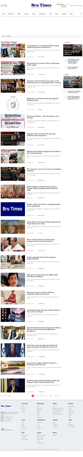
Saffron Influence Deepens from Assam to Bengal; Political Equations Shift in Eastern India (42, 188)
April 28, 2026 (30, 250)
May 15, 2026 (30, 180)
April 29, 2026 (30, 233)
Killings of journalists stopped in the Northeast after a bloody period (44, 152)
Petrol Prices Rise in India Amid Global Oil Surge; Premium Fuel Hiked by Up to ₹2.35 (42, 346)
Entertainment (42, 13)
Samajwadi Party (56, 411)
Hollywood (39, 428)
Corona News (55, 426)
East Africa (39, 417)
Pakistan (39, 411)
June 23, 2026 (31, 74)
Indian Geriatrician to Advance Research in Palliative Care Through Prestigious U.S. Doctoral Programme (74, 61)
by (40, 56)
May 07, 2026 (30, 215)
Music (38, 424)
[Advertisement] (41, 25)
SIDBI (69, 417)
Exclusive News (25, 439)
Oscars (38, 441)
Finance (70, 408)
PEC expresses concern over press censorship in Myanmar (44, 170)
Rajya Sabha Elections (57, 413)
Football (23, 426)
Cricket (23, 424)
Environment (70, 424)
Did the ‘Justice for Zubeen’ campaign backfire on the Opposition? (43, 205)
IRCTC (69, 415)
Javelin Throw (24, 428)
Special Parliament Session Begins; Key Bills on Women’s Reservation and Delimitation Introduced (44, 329)
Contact (23, 410)
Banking (70, 410)
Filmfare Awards (40, 437)
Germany (39, 410)
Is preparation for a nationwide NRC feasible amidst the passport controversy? (43, 46)
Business (26, 13)
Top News (66, 74)
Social (56, 13)
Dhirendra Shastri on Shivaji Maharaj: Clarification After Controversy (40, 293)
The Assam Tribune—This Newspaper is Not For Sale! (43, 117)
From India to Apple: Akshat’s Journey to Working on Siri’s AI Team (42, 364)
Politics (19, 13)
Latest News (67, 42)
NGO (69, 422)
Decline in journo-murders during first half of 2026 (73, 67)
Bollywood (39, 422)
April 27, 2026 (30, 268)
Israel (38, 413)
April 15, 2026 (30, 338)
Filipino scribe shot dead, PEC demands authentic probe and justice (41, 134)
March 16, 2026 (31, 391)
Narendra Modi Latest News (58, 408)
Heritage (54, 435)
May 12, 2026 (30, 197)
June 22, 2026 (31, 92)
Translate (64, 6)
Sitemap (23, 411)
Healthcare (55, 424)
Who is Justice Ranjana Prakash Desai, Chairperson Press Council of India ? (41, 240)
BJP (53, 406)
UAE (38, 415)
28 (58, 395)
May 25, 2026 (30, 162)
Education (64, 13)
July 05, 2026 (30, 56)
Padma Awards (40, 442)
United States (40, 408)
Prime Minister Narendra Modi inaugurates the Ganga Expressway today (44, 223)
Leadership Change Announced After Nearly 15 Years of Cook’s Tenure (43, 311)
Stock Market (71, 411)
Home (3, 13)
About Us (23, 408)
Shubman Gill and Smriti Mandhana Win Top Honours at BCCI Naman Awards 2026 (43, 381)
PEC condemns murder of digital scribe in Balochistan (72, 52)
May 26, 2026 (30, 144)
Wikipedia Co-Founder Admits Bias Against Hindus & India (42, 99)
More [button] (71, 13)
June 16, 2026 (30, 109)
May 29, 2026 (30, 127)
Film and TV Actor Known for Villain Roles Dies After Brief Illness (42, 275)
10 (51, 395)
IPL (22, 430)
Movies (38, 426)
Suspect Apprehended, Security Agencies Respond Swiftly (41, 258)
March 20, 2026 (31, 356)
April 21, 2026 (30, 321)
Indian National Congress (58, 410)
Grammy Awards (40, 439)
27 (55, 395)
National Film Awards (41, 435)
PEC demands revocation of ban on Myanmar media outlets (43, 64)
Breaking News (25, 435)
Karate (23, 422)
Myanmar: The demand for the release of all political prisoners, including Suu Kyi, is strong (44, 81)
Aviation (70, 413)
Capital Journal (71, 406)
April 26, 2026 (30, 303)
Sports (33, 13)
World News (11, 13)
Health (54, 422)
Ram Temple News (72, 426)
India (50, 13)
